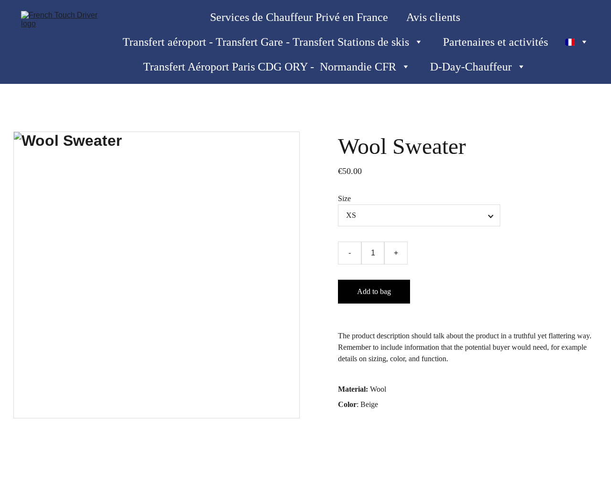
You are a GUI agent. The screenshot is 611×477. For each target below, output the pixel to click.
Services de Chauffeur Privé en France (299, 17)
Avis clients (433, 17)
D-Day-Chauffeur (471, 67)
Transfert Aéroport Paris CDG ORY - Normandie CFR (269, 67)
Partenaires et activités (495, 42)
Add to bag (374, 291)
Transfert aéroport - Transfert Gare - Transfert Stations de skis (266, 42)
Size (344, 198)
